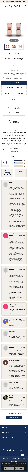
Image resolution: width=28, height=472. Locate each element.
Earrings (10, 149)
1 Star (12, 166)
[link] (15, 6)
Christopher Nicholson (15, 319)
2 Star (12, 165)
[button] (21, 6)
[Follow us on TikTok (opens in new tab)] (10, 450)
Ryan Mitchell (12, 233)
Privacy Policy (13, 458)
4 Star (12, 162)
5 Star (12, 160)
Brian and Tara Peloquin (15, 346)
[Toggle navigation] (2, 6)
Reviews (14, 156)
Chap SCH (11, 396)
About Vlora (14, 112)
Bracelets (5, 149)
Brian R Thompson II (14, 360)
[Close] (26, 2)
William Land (12, 331)
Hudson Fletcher (13, 382)
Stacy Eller (12, 182)
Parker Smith (12, 304)
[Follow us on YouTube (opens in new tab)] (6, 450)
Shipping (7, 93)
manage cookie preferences (13, 464)
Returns (20, 93)
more (21, 78)
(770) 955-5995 (14, 53)
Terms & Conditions (21, 458)
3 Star (12, 163)
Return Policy (5, 458)
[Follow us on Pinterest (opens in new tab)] (20, 450)
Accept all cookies (19, 468)
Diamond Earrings (6, 12)
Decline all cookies (9, 468)
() (24, 160)
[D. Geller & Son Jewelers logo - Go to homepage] (9, 6)
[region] (14, 29)
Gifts (11, 151)
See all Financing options (14, 70)
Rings (16, 151)
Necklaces (14, 149)
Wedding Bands (21, 149)
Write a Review (14, 417)
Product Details (14, 108)
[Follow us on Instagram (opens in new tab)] (17, 450)
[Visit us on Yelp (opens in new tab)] (13, 450)
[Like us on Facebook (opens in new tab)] (2, 450)
